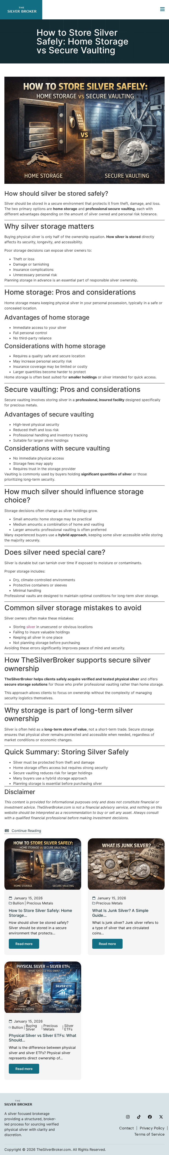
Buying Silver (31, 1027)
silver (30, 627)
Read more (24, 944)
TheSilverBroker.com (54, 1149)
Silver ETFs (68, 1027)
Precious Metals (40, 903)
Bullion (18, 903)
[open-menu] (162, 10)
